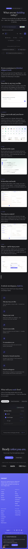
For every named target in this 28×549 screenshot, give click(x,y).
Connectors (17, 499)
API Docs (3, 510)
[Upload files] (3, 34)
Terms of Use (18, 512)
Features (17, 495)
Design (16, 503)
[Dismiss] (25, 26)
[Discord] (21, 530)
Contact (2, 518)
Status (2, 512)
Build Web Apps (5, 401)
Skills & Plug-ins (18, 497)
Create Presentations (15, 401)
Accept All (14, 545)
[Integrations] (17, 34)
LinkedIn (2, 493)
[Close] (25, 537)
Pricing (16, 493)
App (16, 491)
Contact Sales (19, 457)
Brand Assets (3, 522)
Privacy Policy (17, 510)
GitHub (2, 495)
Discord (2, 497)
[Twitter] (14, 530)
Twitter (2, 491)
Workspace (17, 501)
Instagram (3, 499)
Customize (6, 545)
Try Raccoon (8, 457)
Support (2, 520)
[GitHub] (19, 530)
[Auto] (6, 34)
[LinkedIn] (16, 530)
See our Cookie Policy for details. (10, 542)
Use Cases (17, 505)
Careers (2, 514)
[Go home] (4, 478)
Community (3, 516)
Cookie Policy (17, 514)
